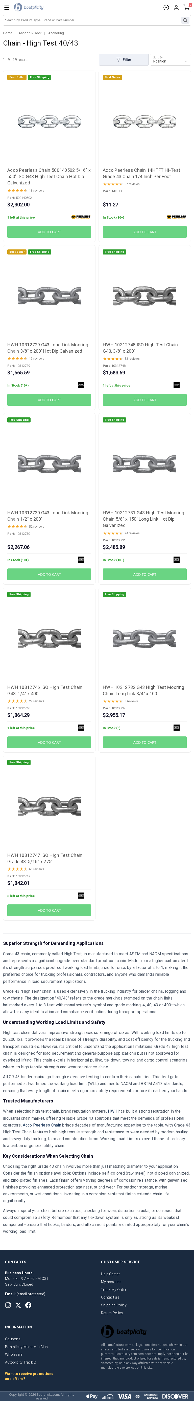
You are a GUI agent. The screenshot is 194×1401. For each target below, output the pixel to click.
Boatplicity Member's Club (26, 1347)
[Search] (185, 20)
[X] (18, 1305)
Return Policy (112, 1313)
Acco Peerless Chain (42, 1125)
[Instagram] (8, 1305)
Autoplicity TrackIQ (20, 1362)
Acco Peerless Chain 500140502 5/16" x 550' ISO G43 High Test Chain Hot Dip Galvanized (49, 176)
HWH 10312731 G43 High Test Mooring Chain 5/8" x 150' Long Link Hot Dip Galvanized (143, 519)
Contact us (110, 1297)
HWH (112, 1111)
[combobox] (97, 20)
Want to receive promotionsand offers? (29, 1376)
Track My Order (113, 1290)
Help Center (110, 1274)
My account (111, 1282)
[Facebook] (28, 1305)
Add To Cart (49, 231)
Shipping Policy (114, 1305)
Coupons (12, 1339)
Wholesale (13, 1354)
